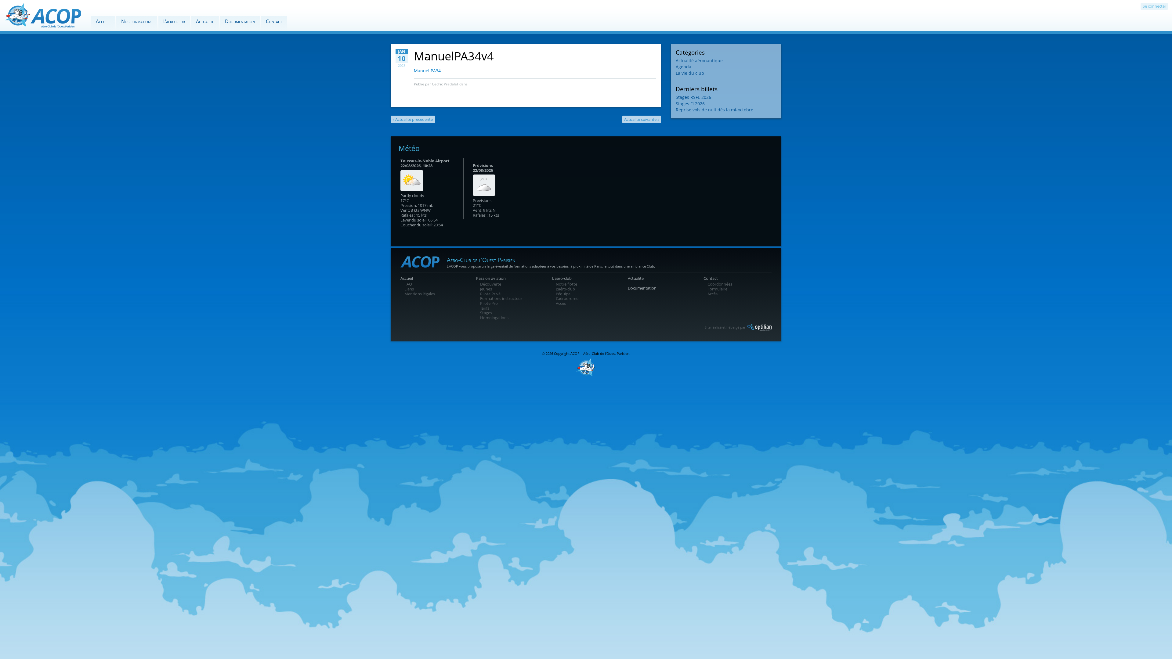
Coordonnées (719, 284)
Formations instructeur (501, 298)
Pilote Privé (490, 294)
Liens (409, 289)
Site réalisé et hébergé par (725, 327)
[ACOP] (43, 18)
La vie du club (690, 73)
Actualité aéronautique (699, 60)
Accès (561, 303)
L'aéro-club (562, 278)
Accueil (103, 21)
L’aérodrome (567, 298)
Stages (486, 312)
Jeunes (486, 289)
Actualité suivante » (641, 119)
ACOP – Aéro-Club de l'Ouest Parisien (599, 353)
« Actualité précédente (412, 119)
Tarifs (484, 308)
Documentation (240, 21)
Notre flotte (566, 284)
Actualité (205, 21)
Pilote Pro (489, 303)
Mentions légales (419, 294)
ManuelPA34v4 (454, 56)
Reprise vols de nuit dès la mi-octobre (714, 110)
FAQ (408, 284)
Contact (274, 21)
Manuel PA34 (427, 71)
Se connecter (1154, 6)
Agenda (683, 67)
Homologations (494, 317)
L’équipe (563, 294)
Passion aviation (491, 278)
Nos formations (136, 21)
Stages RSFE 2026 (693, 97)
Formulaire (717, 289)
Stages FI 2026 (690, 103)
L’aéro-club (174, 21)
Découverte (490, 284)
